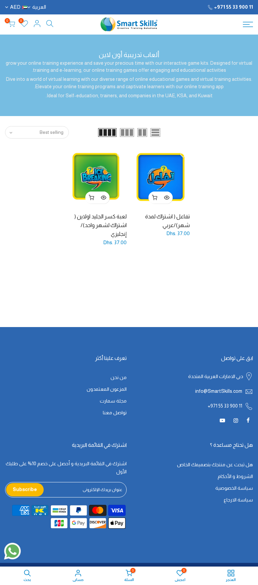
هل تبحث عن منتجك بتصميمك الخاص (215, 464)
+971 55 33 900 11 (233, 7)
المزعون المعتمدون (107, 389)
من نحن (119, 377)
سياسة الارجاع (238, 499)
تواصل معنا (115, 412)
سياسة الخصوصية (234, 488)
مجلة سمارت (113, 401)
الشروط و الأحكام (235, 476)
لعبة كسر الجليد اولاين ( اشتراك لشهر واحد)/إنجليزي (100, 225)
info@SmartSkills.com (218, 391)
